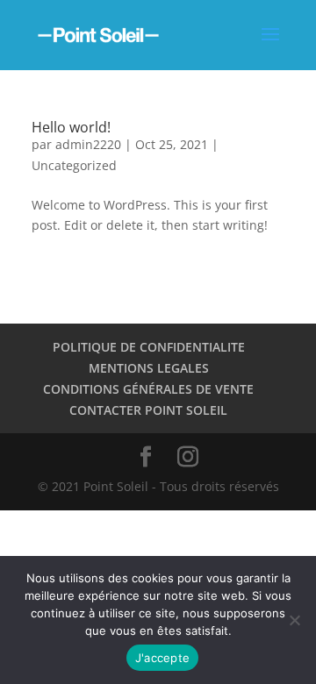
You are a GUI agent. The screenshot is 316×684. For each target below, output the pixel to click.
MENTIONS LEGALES (149, 368)
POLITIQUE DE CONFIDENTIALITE (149, 346)
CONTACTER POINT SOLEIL (148, 410)
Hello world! (71, 127)
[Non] (294, 620)
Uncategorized (74, 165)
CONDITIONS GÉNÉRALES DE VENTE (148, 389)
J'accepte (162, 658)
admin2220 (88, 144)
